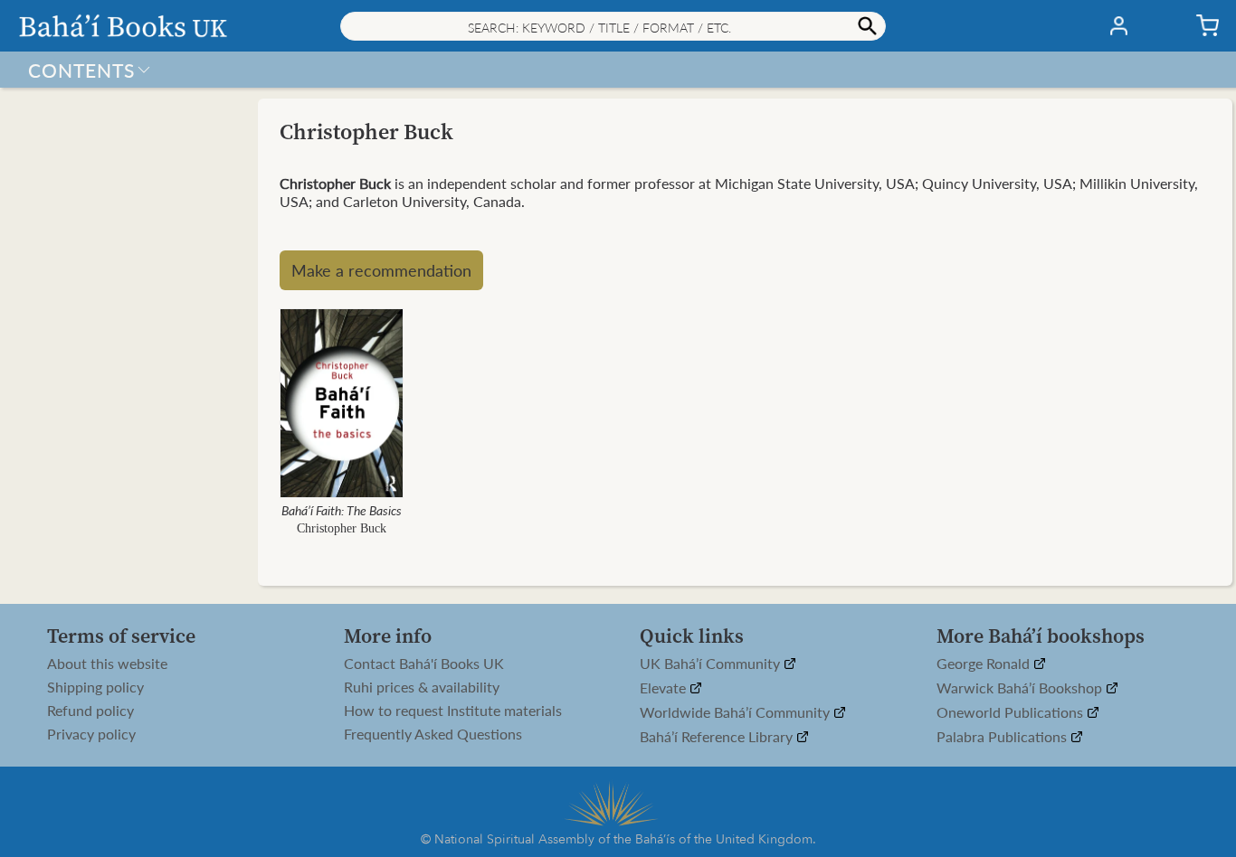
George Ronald (985, 664)
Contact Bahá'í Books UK (424, 663)
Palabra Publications (1003, 737)
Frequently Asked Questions (433, 734)
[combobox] (613, 26)
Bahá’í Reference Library (718, 737)
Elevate (664, 688)
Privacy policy (91, 734)
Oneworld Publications (1012, 712)
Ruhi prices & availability (421, 687)
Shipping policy (95, 687)
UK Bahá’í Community (712, 664)
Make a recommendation (381, 270)
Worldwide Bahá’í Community (736, 712)
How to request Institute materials (453, 710)
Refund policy (90, 710)
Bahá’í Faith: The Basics (341, 510)
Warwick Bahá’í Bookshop (1021, 688)
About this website (107, 663)
